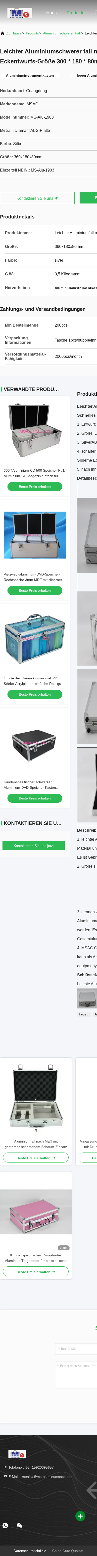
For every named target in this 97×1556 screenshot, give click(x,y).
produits (32, 33)
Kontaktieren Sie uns (35, 198)
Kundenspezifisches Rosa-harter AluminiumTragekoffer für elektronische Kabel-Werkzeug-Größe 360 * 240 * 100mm (36, 1258)
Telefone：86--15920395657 (30, 1467)
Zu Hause (14, 33)
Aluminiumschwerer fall (62, 33)
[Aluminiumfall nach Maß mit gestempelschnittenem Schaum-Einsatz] (36, 1098)
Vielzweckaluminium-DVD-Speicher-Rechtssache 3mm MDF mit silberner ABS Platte (33, 579)
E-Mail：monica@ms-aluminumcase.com (40, 1477)
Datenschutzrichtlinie (30, 1551)
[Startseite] (19, 12)
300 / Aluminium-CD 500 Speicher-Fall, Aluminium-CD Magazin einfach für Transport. (34, 475)
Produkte (76, 12)
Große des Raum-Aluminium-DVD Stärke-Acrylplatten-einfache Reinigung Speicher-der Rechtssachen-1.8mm (34, 683)
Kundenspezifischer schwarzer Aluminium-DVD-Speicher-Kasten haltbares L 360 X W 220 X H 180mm (33, 787)
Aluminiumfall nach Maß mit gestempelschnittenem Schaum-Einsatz (36, 1144)
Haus (51, 12)
